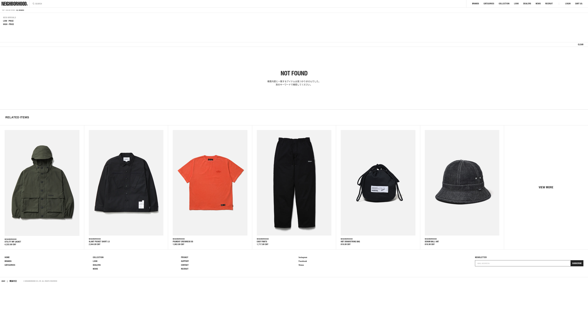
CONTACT (185, 265)
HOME (7, 257)
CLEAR (580, 44)
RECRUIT (549, 3)
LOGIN (568, 3)
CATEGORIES (489, 3)
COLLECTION (504, 3)
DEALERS (527, 3)
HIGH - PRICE (8, 24)
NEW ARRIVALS (9, 17)
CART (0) (578, 3)
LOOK (516, 3)
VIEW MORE (546, 187)
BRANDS (475, 3)
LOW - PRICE (8, 21)
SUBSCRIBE (577, 263)
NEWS (538, 3)
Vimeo (301, 265)
